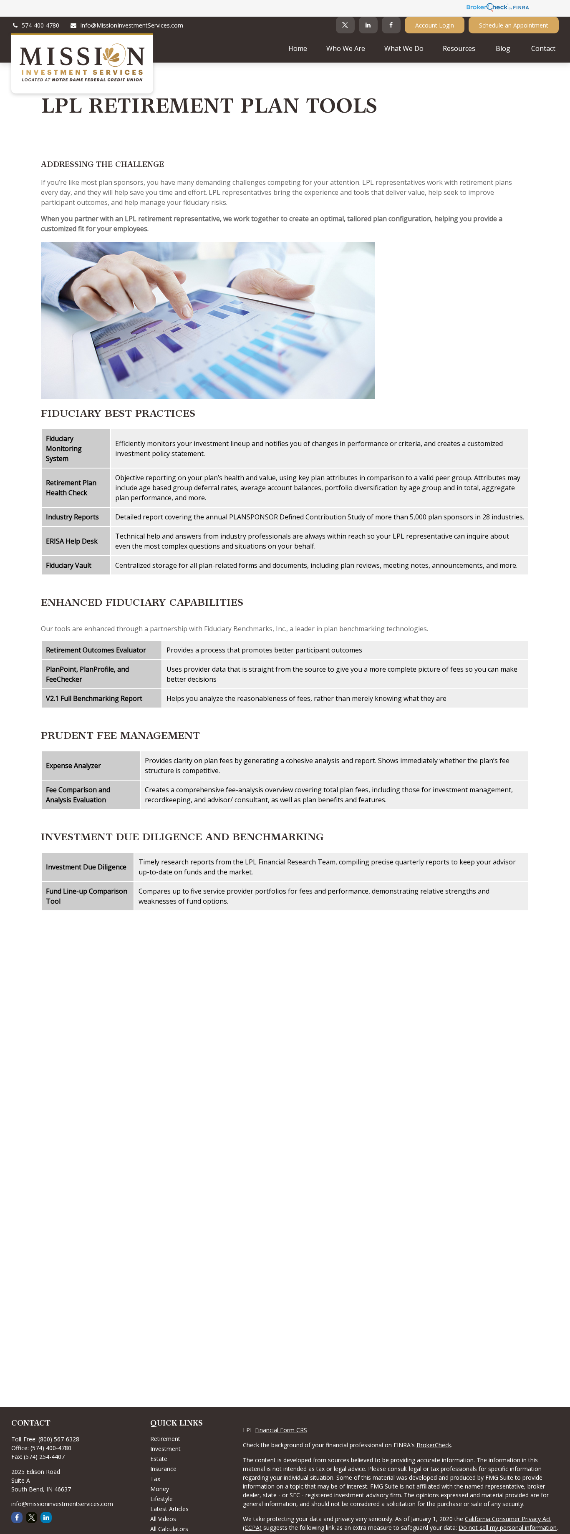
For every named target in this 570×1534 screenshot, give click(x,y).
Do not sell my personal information (508, 1527)
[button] (297, 48)
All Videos (163, 1519)
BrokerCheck (433, 1445)
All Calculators (169, 1529)
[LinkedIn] (368, 25)
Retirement (165, 1439)
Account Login (434, 25)
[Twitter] (345, 25)
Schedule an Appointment (513, 25)
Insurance (163, 1469)
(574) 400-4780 (50, 1448)
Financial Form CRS (281, 1430)
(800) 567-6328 (58, 1439)
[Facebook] (391, 25)
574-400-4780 (40, 25)
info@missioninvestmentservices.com (62, 1504)
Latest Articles (169, 1509)
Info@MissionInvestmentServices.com (131, 25)
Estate (158, 1459)
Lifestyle (161, 1499)
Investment (165, 1449)
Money (159, 1489)
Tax (155, 1479)
